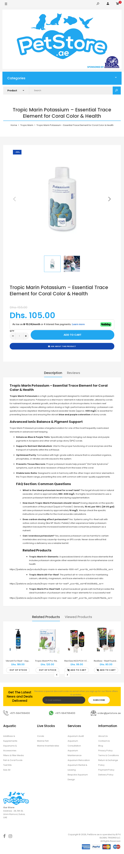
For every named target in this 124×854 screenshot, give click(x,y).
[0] (117, 4)
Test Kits (7, 765)
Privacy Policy (105, 750)
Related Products (46, 617)
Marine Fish (43, 740)
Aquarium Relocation (79, 760)
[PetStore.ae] (62, 40)
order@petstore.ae (109, 713)
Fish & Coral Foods (12, 760)
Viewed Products (78, 617)
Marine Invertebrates (48, 745)
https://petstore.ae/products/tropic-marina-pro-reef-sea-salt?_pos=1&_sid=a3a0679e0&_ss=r (61, 598)
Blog (100, 745)
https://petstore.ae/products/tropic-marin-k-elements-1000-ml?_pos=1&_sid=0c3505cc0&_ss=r (61, 569)
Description (53, 373)
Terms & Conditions (108, 755)
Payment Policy (106, 769)
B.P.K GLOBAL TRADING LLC (110, 836)
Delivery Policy (105, 774)
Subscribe (99, 700)
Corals (40, 736)
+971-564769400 (20, 713)
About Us (103, 736)
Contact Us (104, 740)
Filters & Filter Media (13, 755)
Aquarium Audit (76, 736)
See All (6, 769)
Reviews (73, 373)
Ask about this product (63, 346)
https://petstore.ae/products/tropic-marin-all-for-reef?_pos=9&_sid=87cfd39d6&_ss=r (56, 583)
